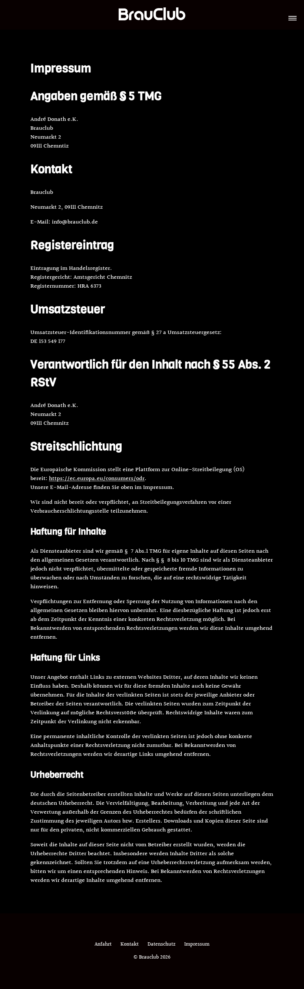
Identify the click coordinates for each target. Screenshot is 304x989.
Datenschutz (161, 944)
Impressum (196, 944)
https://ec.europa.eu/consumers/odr (97, 478)
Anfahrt (103, 944)
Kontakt (129, 944)
